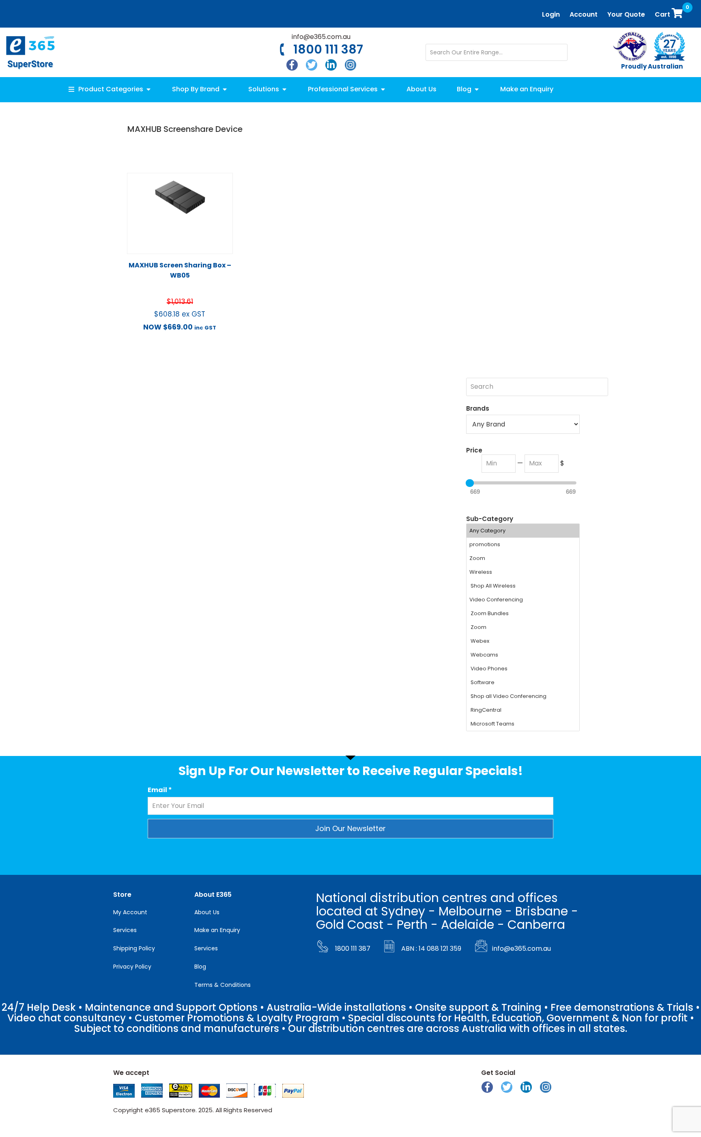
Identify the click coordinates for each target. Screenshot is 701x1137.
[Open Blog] (476, 89)
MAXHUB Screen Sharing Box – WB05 (180, 270)
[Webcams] (523, 655)
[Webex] (523, 641)
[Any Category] (523, 531)
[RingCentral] (523, 710)
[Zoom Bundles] (523, 613)
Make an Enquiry (217, 930)
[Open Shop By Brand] (224, 89)
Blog (200, 967)
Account (584, 14)
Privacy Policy (132, 967)
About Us (206, 912)
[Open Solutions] (284, 89)
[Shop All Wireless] (523, 586)
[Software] (523, 682)
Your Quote (626, 14)
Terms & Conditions (222, 985)
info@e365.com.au (321, 36)
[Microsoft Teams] (523, 724)
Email (160, 790)
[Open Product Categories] (148, 89)
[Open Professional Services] (383, 89)
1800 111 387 (328, 49)
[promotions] (523, 544)
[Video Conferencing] (523, 600)
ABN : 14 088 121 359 (431, 948)
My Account (130, 912)
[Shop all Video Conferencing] (523, 696)
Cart (671, 12)
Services (125, 930)
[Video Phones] (523, 669)
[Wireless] (523, 572)
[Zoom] (523, 558)
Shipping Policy (134, 948)
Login (551, 14)
